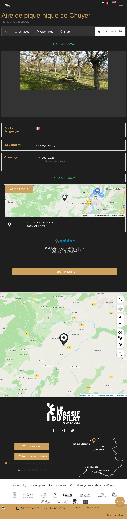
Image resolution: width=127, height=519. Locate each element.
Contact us (34, 446)
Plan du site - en (58, 485)
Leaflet (83, 395)
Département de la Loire (68, 495)
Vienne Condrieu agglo (46, 502)
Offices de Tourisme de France (55, 495)
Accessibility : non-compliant (29, 485)
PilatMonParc (116, 515)
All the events (30, 508)
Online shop (57, 508)
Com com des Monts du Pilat (14, 495)
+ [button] (120, 317)
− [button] (120, 323)
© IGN (94, 395)
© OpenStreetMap (105, 395)
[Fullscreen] (120, 299)
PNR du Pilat (114, 495)
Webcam (93, 508)
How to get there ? (34, 456)
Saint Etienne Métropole (101, 495)
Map (77, 508)
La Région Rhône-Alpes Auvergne (85, 495)
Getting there (19, 188)
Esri (88, 395)
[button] (6, 31)
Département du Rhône (28, 495)
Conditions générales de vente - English (93, 485)
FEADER (62, 502)
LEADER (75, 502)
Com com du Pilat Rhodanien (43, 495)
